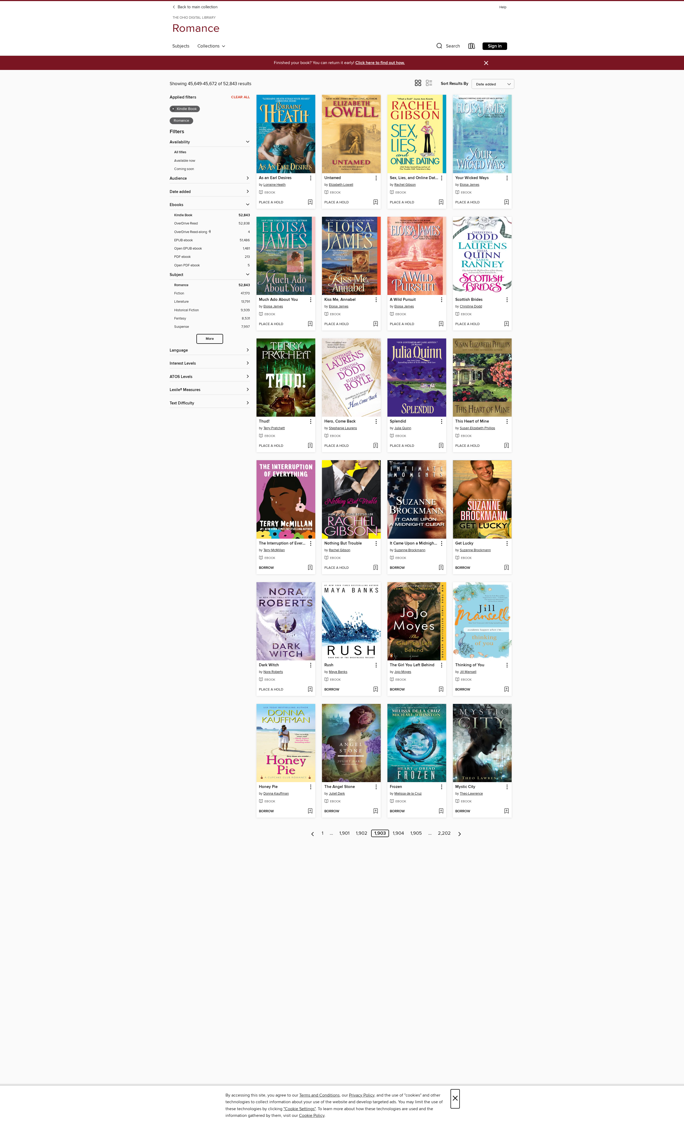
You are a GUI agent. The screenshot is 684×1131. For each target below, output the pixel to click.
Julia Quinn (402, 428)
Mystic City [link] (465, 787)
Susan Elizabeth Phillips (477, 428)
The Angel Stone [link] (339, 787)
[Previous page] (313, 833)
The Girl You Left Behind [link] (412, 665)
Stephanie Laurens (343, 428)
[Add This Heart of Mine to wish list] (506, 446)
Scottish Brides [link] (469, 299)
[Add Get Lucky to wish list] (506, 568)
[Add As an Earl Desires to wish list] (310, 202)
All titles (180, 152)
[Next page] (459, 833)
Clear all (240, 97)
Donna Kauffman (276, 793)
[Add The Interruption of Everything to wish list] (310, 568)
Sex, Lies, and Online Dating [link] (414, 178)
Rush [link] (328, 665)
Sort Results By (454, 83)
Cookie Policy (311, 1115)
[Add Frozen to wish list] (441, 811)
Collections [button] (209, 46)
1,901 (344, 833)
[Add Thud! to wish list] (310, 446)
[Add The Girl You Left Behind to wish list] (441, 689)
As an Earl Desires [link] (275, 178)
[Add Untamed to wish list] (375, 202)
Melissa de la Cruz (408, 793)
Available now (184, 161)
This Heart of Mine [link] (472, 421)
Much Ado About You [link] (278, 299)
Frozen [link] (396, 787)
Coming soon (184, 169)
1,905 (416, 833)
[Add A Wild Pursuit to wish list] (441, 324)
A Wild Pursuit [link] (403, 299)
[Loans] (472, 47)
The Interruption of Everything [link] (283, 543)
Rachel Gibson (405, 185)
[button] (447, 47)
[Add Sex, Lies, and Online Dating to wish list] (441, 202)
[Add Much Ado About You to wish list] (310, 324)
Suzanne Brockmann (409, 550)
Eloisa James (469, 185)
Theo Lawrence (471, 793)
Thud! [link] (264, 421)
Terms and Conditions (319, 1095)
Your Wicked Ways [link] (472, 178)
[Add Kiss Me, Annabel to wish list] (375, 324)
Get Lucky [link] (464, 543)
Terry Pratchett (274, 428)
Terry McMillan (274, 550)
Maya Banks (338, 672)
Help (502, 7)
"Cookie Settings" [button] (299, 1109)
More (210, 339)
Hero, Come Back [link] (340, 421)
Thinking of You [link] (469, 665)
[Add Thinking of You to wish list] (506, 689)
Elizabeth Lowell (341, 185)
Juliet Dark (337, 793)
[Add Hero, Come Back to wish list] (375, 446)
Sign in (495, 46)
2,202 (444, 833)
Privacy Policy (361, 1095)
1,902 (361, 833)
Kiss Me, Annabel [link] (340, 299)
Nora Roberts (273, 672)
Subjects (180, 46)
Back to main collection (197, 7)
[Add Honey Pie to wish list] (310, 811)
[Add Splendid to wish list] (441, 446)
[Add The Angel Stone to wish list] (375, 811)
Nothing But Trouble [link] (343, 543)
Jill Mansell (468, 672)
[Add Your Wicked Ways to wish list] (506, 202)
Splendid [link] (398, 421)
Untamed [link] (332, 178)
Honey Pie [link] (268, 787)
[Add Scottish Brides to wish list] (506, 324)
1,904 (398, 833)
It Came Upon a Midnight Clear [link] (414, 543)
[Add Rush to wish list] (375, 689)
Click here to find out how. (380, 63)
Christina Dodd (471, 306)
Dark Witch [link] (269, 665)
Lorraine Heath (274, 185)
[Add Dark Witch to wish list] (310, 689)
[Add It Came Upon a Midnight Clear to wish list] (441, 568)
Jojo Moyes (402, 672)
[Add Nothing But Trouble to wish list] (375, 568)
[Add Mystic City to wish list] (506, 811)
